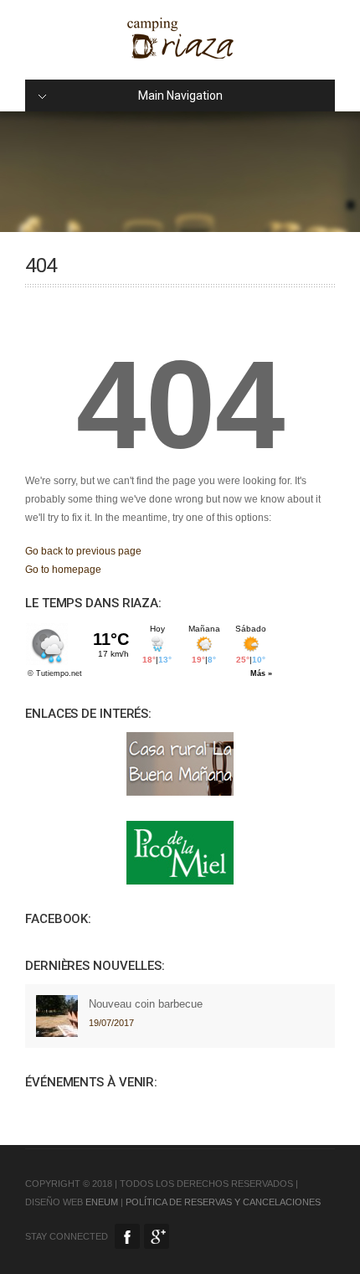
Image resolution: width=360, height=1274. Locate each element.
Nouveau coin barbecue (146, 1004)
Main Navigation (180, 95)
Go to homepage (63, 569)
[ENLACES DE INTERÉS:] (180, 764)
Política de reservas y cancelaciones (223, 1202)
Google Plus (156, 1236)
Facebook (127, 1236)
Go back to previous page (83, 551)
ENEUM (101, 1202)
